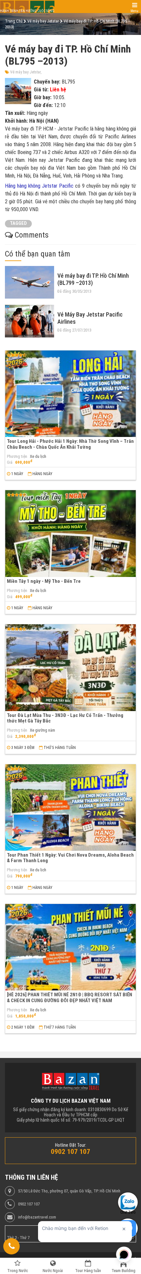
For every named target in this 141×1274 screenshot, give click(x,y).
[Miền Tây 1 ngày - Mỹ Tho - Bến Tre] (70, 533)
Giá (9, 462)
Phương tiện (17, 456)
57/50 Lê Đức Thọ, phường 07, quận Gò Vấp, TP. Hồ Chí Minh (69, 1191)
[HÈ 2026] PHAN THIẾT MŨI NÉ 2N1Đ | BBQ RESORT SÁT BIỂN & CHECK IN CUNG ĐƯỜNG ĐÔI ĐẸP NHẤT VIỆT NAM (69, 997)
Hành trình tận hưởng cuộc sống (27, 11)
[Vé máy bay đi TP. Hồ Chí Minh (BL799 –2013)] (29, 282)
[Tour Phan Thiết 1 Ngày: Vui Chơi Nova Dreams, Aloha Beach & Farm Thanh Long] (70, 807)
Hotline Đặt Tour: (70, 1145)
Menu (134, 11)
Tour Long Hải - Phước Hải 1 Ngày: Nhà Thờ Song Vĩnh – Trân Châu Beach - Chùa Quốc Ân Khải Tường (70, 444)
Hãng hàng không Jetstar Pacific (39, 186)
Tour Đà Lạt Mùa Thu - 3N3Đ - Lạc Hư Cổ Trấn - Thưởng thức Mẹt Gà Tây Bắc (65, 718)
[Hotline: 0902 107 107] (11, 1246)
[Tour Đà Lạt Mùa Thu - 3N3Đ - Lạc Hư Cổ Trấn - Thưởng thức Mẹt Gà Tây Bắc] (70, 667)
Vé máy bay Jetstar (25, 72)
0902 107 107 (29, 1204)
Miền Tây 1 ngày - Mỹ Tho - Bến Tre (44, 581)
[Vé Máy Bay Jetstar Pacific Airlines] (29, 321)
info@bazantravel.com (37, 1217)
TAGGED (18, 223)
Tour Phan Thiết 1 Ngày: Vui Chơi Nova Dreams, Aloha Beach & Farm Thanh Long (70, 857)
